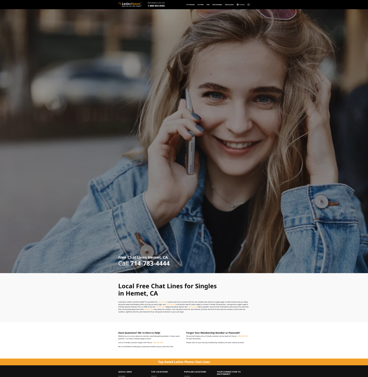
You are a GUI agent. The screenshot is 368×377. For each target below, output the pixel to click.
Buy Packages (217, 4)
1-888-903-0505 (156, 5)
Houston (154, 376)
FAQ (208, 4)
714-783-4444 (160, 307)
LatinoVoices (162, 302)
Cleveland (187, 376)
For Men (201, 4)
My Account (229, 4)
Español (242, 4)
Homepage (121, 376)
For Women (190, 4)
